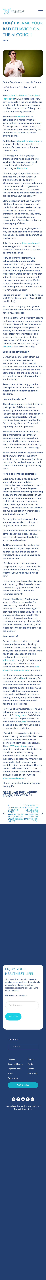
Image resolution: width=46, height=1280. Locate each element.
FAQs (30, 1064)
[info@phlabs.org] (32, 1099)
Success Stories (15, 1064)
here (23, 678)
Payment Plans (14, 1069)
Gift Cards (33, 1073)
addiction (32, 792)
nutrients (8, 797)
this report (8, 346)
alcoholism (19, 792)
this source (21, 168)
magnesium (19, 670)
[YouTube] (23, 1099)
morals (26, 793)
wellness (7, 795)
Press (10, 1073)
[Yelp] (28, 1099)
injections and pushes (13, 778)
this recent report (31, 243)
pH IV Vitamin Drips (16, 746)
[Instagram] (13, 1099)
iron (28, 670)
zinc (37, 666)
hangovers (20, 715)
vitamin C (7, 670)
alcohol (7, 792)
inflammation (9, 660)
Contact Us (13, 1078)
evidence (20, 116)
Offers (31, 1069)
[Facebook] (18, 1099)
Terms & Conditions (23, 1109)
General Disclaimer (14, 1106)
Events (31, 1059)
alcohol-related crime (28, 141)
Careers (11, 1059)
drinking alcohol (11, 793)
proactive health (23, 795)
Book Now (23, 1085)
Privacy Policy (32, 1106)
